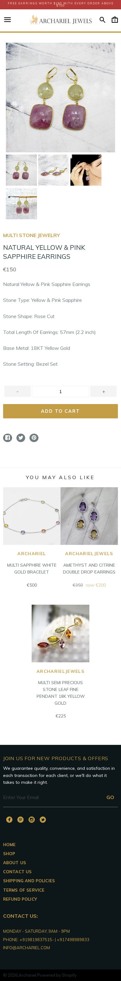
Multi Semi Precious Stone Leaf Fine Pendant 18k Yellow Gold (61, 687)
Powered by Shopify (57, 975)
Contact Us (17, 871)
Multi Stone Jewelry (31, 235)
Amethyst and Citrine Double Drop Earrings (89, 562)
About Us (14, 862)
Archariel (27, 975)
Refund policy (20, 899)
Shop (9, 853)
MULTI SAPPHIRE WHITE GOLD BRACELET (31, 562)
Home (9, 844)
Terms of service (24, 890)
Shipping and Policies (29, 880)
